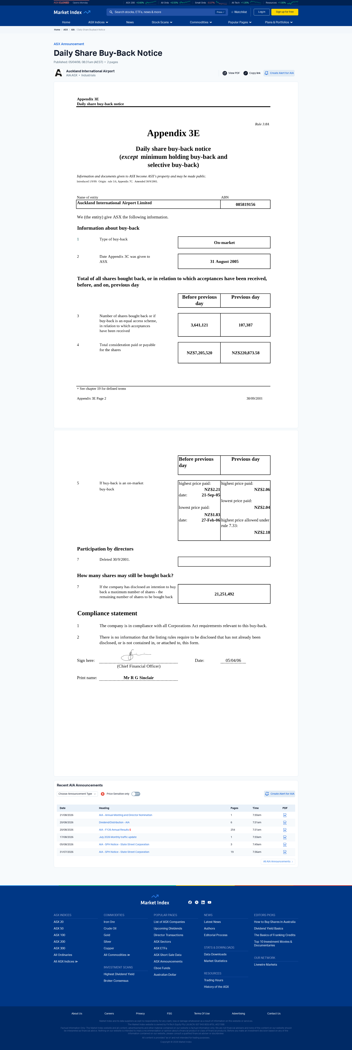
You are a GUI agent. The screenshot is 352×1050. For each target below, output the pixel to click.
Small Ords (200, 3)
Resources (271, 3)
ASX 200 (130, 3)
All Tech (236, 3)
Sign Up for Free (176, 548)
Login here (194, 556)
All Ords (165, 3)
